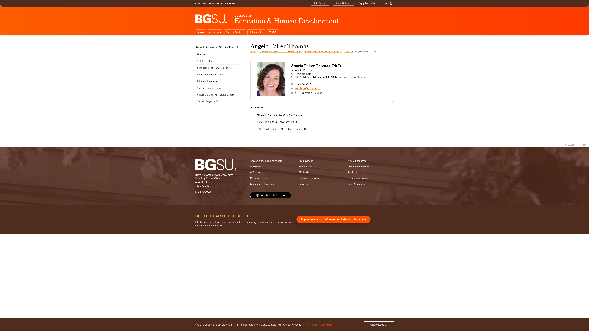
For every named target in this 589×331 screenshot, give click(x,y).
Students (352, 172)
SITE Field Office (205, 61)
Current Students (235, 32)
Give (384, 3)
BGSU (253, 51)
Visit (374, 3)
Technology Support (359, 178)
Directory (348, 51)
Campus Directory (260, 178)
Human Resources (309, 178)
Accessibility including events (266, 160)
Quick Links (341, 3)
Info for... (318, 3)
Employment (306, 160)
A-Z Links (255, 172)
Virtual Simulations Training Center (215, 94)
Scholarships (256, 32)
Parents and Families (359, 166)
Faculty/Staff (305, 166)
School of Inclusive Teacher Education (322, 51)
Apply (363, 3)
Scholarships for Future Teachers (214, 67)
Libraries (303, 184)
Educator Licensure (207, 81)
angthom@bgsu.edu (307, 88)
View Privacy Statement (317, 324)
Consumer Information (262, 184)
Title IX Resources (357, 184)
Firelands (304, 172)
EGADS (272, 32)
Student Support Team (209, 88)
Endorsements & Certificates (212, 74)
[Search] (391, 3)
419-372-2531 (203, 185)
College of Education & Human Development (280, 51)
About (200, 32)
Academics (215, 32)
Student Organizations (209, 101)
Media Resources (357, 160)
